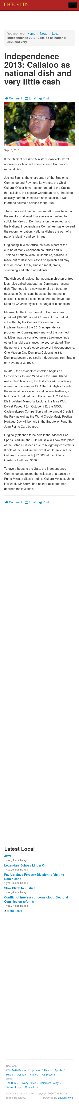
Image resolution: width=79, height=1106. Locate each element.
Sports (58, 1070)
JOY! (7, 856)
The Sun (11, 1083)
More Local (14, 911)
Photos (34, 1074)
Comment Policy (49, 1083)
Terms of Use (13, 1087)
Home (31, 33)
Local (55, 33)
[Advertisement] (39, 677)
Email (32, 98)
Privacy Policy (28, 1083)
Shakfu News (65, 1097)
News (43, 33)
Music (9, 1074)
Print (46, 98)
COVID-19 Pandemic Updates (23, 1070)
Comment (15, 98)
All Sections (48, 1074)
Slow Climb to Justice (19, 888)
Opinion (21, 1074)
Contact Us (31, 1087)
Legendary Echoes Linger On (25, 865)
